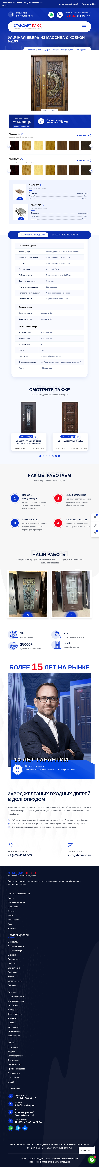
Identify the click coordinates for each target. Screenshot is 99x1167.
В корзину (19, 448)
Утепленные (13, 1027)
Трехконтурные (15, 1014)
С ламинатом (14, 1073)
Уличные (12, 1018)
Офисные (12, 992)
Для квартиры (14, 959)
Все (83, 135)
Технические (13, 1060)
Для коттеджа (14, 968)
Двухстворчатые (15, 1056)
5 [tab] (53, 456)
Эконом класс (14, 1031)
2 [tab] (43, 456)
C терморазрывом (16, 946)
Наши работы (14, 920)
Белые (11, 977)
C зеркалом (13, 942)
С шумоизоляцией (16, 1001)
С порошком (13, 1077)
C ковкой (12, 955)
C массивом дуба (15, 951)
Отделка (11, 911)
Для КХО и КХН (14, 1064)
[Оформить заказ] (95, 525)
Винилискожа (14, 1036)
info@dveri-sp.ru (24, 16)
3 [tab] (46, 456)
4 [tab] (49, 456)
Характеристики (33, 235)
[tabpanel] (29, 425)
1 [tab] (40, 456)
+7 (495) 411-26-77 (20, 855)
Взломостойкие (15, 981)
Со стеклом (13, 1005)
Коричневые (13, 1047)
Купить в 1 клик (37, 448)
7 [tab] (59, 456)
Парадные (12, 972)
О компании (13, 907)
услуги (65, 235)
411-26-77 (77, 15)
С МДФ (11, 1082)
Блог (10, 924)
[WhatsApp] (51, 15)
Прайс (11, 898)
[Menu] (84, 27)
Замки (10, 915)
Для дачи (12, 1043)
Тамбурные (13, 1010)
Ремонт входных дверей (19, 894)
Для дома (12, 964)
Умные (11, 1023)
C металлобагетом (16, 997)
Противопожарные (16, 1069)
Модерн (11, 1051)
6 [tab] (56, 456)
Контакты (12, 928)
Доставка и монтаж (16, 902)
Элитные (12, 985)
